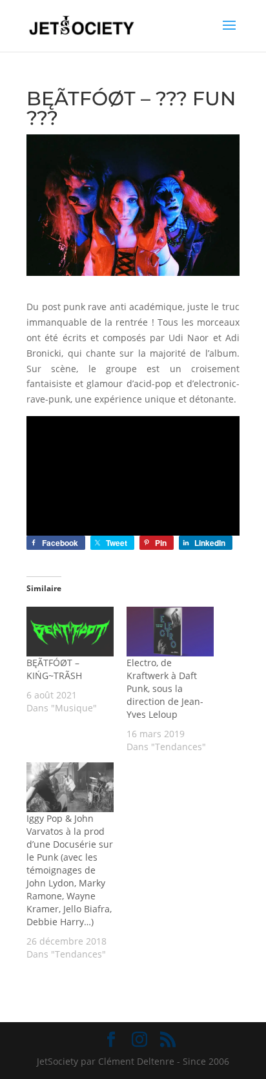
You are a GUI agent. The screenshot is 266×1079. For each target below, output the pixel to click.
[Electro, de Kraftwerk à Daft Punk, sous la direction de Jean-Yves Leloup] (170, 631)
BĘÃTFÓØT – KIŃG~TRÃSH (54, 669)
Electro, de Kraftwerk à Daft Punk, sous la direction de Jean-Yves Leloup (165, 688)
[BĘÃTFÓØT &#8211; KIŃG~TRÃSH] (70, 631)
